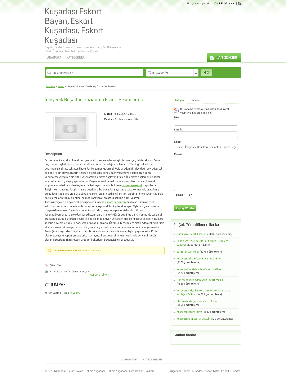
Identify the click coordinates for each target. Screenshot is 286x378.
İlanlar (61, 86)
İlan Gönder (226, 57)
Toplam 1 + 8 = (183, 194)
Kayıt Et (218, 3)
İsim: (177, 117)
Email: (178, 129)
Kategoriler (76, 57)
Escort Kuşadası (231, 371)
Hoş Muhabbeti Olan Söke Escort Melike (200, 279)
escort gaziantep (115, 201)
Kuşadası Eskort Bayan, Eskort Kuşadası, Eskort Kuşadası (74, 26)
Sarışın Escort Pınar (188, 251)
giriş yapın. (73, 292)
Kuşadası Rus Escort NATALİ (193, 318)
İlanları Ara (206, 72)
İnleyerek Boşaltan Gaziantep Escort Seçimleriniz (94, 99)
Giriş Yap (230, 3)
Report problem (99, 274)
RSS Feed (239, 3)
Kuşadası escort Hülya (189, 311)
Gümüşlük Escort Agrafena (192, 234)
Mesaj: (178, 154)
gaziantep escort (131, 185)
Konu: (177, 141)
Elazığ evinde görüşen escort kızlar (197, 301)
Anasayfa (54, 57)
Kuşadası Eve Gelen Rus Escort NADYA (199, 269)
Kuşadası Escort (179, 371)
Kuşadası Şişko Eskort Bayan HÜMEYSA (199, 258)
